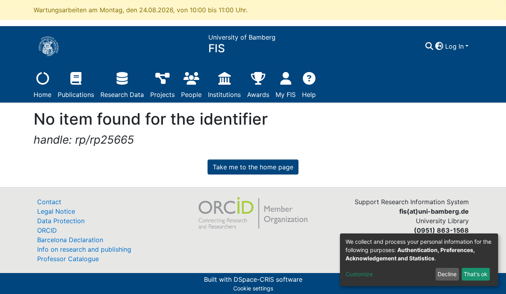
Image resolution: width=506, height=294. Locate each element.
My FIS (286, 95)
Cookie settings (253, 288)
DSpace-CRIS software (268, 279)
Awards (258, 95)
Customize (359, 274)
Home (42, 95)
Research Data (122, 95)
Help (309, 95)
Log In (454, 46)
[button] (439, 46)
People (191, 95)
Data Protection (61, 221)
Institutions (224, 95)
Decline (447, 274)
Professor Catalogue (68, 259)
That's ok (475, 274)
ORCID (47, 230)
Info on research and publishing (84, 249)
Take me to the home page (253, 167)
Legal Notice (56, 211)
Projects (162, 95)
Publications (76, 95)
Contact (49, 202)
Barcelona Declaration (70, 240)
